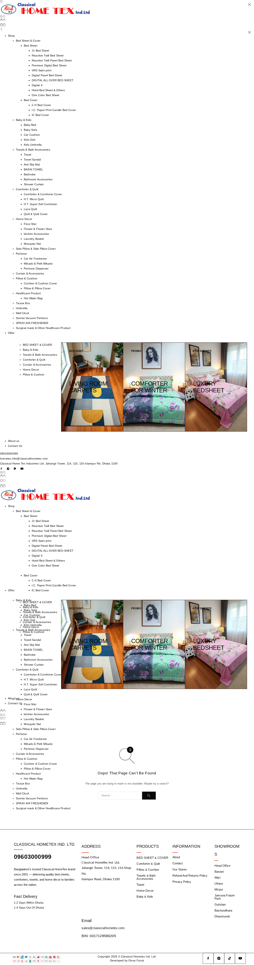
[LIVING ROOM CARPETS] (92, 387)
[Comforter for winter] (154, 387)
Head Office (222, 865)
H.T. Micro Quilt (34, 199)
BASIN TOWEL (33, 169)
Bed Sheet (30, 45)
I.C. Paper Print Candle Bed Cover (54, 110)
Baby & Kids (23, 119)
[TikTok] (229, 958)
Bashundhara (223, 910)
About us (13, 440)
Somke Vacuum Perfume (32, 318)
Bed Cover (31, 100)
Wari (217, 877)
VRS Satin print (41, 70)
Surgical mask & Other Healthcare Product (43, 328)
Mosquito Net (32, 243)
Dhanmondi (222, 916)
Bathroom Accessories (38, 179)
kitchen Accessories (36, 233)
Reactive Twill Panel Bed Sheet (52, 60)
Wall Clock (22, 313)
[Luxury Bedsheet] (216, 387)
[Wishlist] (3, 481)
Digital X (37, 85)
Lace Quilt (30, 209)
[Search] (3, 16)
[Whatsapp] (14, 468)
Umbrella (22, 308)
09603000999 (9, 453)
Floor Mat (30, 223)
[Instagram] (8, 468)
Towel (27, 154)
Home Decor (24, 219)
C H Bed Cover (41, 105)
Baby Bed (30, 124)
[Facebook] (1, 468)
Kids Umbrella (33, 144)
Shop (11, 35)
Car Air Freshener (35, 258)
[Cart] (3, 25)
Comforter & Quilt (27, 189)
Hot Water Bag (33, 298)
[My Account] (3, 20)
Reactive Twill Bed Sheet (48, 55)
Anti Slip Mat (32, 164)
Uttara (219, 883)
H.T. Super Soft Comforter (40, 204)
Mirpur (219, 889)
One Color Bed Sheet (45, 95)
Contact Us (15, 445)
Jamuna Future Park (225, 897)
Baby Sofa (30, 129)
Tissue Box (23, 303)
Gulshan (220, 904)
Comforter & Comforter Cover (43, 194)
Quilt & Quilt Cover (36, 214)
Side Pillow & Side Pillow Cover (36, 248)
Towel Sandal (32, 159)
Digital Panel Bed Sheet (47, 75)
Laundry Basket (34, 238)
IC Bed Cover (40, 115)
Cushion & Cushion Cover (40, 283)
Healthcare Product (28, 293)
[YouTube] (21, 468)
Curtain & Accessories (30, 273)
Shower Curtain (34, 184)
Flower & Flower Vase (38, 228)
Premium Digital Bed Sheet (49, 65)
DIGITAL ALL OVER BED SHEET (52, 80)
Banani (219, 871)
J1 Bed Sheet (40, 50)
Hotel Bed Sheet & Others (48, 90)
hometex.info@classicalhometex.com (24, 458)
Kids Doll (29, 139)
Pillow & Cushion (26, 278)
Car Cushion (32, 134)
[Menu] (1, 1)
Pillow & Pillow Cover (37, 288)
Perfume (21, 253)
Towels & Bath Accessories (33, 149)
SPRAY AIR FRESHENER (32, 323)
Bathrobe (30, 174)
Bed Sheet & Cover (28, 511)
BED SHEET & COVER (37, 344)
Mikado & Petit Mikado (38, 263)
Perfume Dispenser (36, 268)
